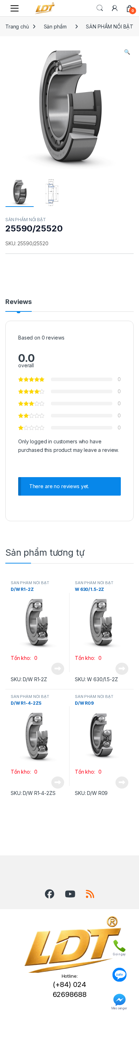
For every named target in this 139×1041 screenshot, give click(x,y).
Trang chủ (17, 26)
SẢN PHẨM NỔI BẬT (109, 26)
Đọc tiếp (57, 669)
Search (100, 8)
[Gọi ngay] (119, 944)
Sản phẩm (55, 26)
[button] (127, 52)
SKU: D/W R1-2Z (29, 679)
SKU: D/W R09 (91, 793)
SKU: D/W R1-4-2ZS (33, 793)
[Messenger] (119, 998)
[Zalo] (119, 971)
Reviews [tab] (18, 302)
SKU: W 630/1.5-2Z (96, 679)
